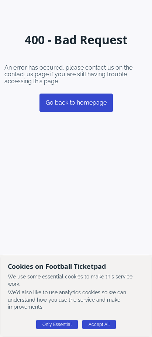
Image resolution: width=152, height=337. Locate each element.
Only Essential (57, 324)
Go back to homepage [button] (76, 102)
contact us (18, 74)
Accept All (99, 324)
